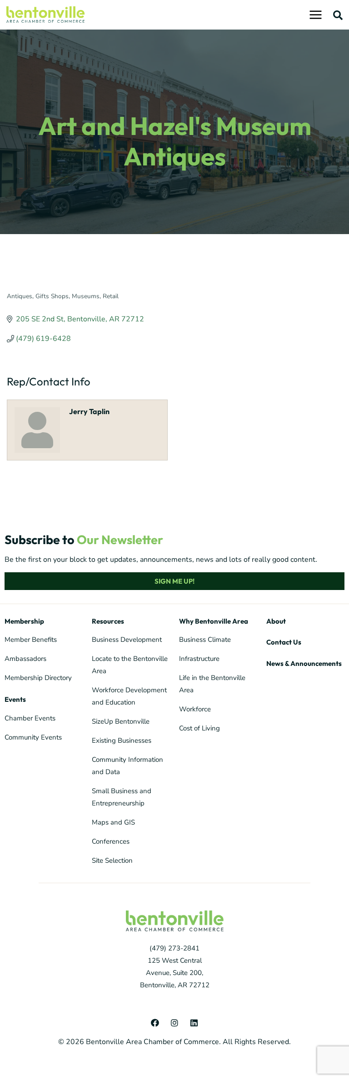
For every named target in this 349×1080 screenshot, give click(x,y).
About (276, 621)
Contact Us (283, 642)
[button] (338, 15)
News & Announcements (304, 663)
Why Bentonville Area (213, 621)
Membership (24, 621)
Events (15, 699)
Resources (108, 621)
